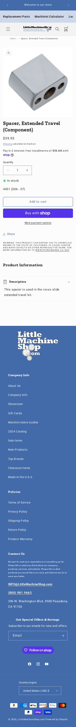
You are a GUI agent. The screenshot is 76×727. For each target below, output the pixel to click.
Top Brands (16, 459)
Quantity (8, 162)
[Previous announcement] (7, 5)
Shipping (7, 144)
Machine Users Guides (23, 422)
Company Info (17, 395)
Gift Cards (15, 413)
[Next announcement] (68, 5)
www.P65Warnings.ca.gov (52, 250)
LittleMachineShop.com (31, 719)
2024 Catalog (17, 431)
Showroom (15, 404)
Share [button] (11, 234)
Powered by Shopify (56, 719)
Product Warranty (20, 539)
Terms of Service (19, 502)
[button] (8, 29)
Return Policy (17, 529)
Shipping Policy (18, 520)
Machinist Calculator (49, 16)
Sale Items (15, 440)
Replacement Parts (16, 16)
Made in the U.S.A (20, 477)
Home (13, 39)
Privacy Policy (17, 511)
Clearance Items (19, 468)
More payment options (38, 222)
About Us (14, 385)
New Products (17, 449)
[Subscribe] (62, 635)
